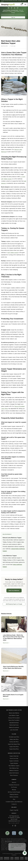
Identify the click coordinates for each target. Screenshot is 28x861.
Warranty (14, 789)
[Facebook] (12, 826)
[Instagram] (15, 826)
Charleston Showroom (14, 784)
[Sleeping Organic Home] (8, 4)
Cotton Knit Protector (14, 773)
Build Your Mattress (14, 590)
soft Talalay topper (13, 252)
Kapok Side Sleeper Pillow (14, 744)
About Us (14, 782)
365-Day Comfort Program (14, 792)
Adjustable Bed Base (14, 722)
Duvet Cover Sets (14, 758)
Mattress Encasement (14, 727)
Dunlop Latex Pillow (14, 741)
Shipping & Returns (14, 794)
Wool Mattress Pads (14, 768)
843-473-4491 (14, 819)
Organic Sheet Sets (14, 756)
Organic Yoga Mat (14, 810)
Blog (14, 799)
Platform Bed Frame (14, 725)
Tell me (13, 849)
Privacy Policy (18, 853)
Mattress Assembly (14, 796)
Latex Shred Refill (14, 729)
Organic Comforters (14, 760)
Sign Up (13, 17)
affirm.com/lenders (8, 841)
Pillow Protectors (14, 775)
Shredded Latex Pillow (14, 737)
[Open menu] (25, 4)
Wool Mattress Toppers (14, 765)
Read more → (6, 642)
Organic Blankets (14, 763)
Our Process (14, 787)
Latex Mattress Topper (14, 715)
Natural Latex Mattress (14, 713)
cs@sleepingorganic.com (14, 820)
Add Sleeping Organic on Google (14, 604)
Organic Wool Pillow (14, 746)
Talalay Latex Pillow (14, 739)
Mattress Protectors (14, 770)
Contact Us (14, 804)
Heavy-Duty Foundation (14, 720)
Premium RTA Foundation (14, 717)
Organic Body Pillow (14, 749)
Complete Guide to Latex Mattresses (14, 801)
